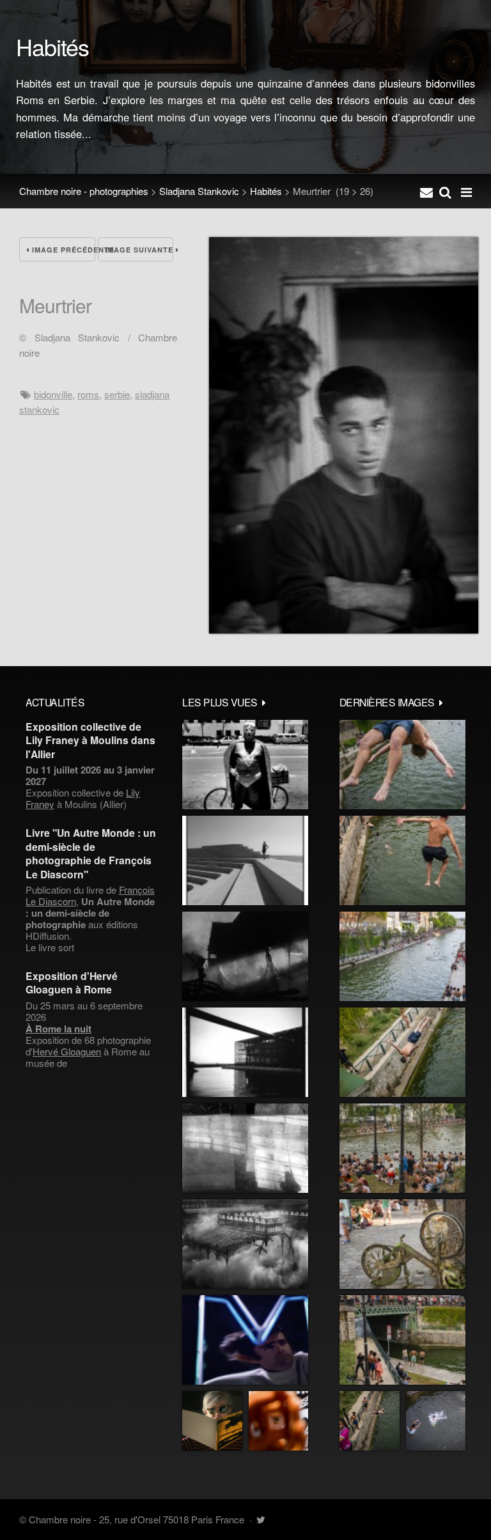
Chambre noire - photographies (83, 191)
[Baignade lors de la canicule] (402, 764)
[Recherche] (445, 191)
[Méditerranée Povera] (245, 860)
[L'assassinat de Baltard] (245, 956)
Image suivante (139, 249)
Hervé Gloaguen (67, 1051)
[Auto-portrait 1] (245, 1148)
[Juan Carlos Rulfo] (278, 1421)
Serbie (117, 394)
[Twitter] (260, 1519)
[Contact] (426, 191)
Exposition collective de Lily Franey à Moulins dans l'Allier (90, 740)
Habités (266, 191)
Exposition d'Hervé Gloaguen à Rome (72, 982)
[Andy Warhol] (212, 1421)
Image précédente (62, 249)
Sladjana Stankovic (199, 191)
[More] (264, 702)
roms (88, 394)
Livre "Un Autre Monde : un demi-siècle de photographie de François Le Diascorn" (91, 853)
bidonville (53, 394)
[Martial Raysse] (245, 1340)
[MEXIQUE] (245, 764)
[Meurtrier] (343, 629)
